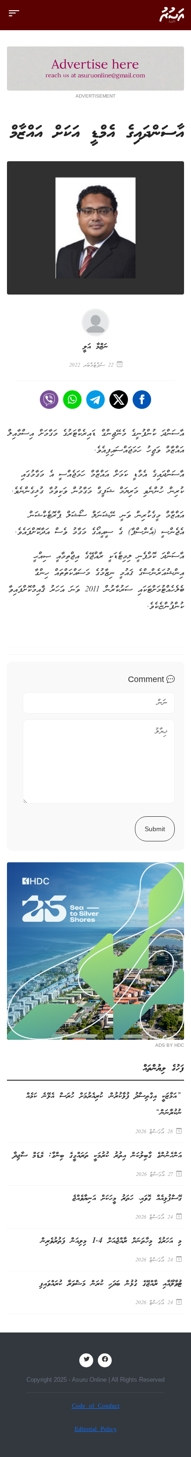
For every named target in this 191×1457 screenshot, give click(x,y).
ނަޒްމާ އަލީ (95, 347)
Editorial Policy (96, 1429)
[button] (14, 17)
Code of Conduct (96, 1406)
